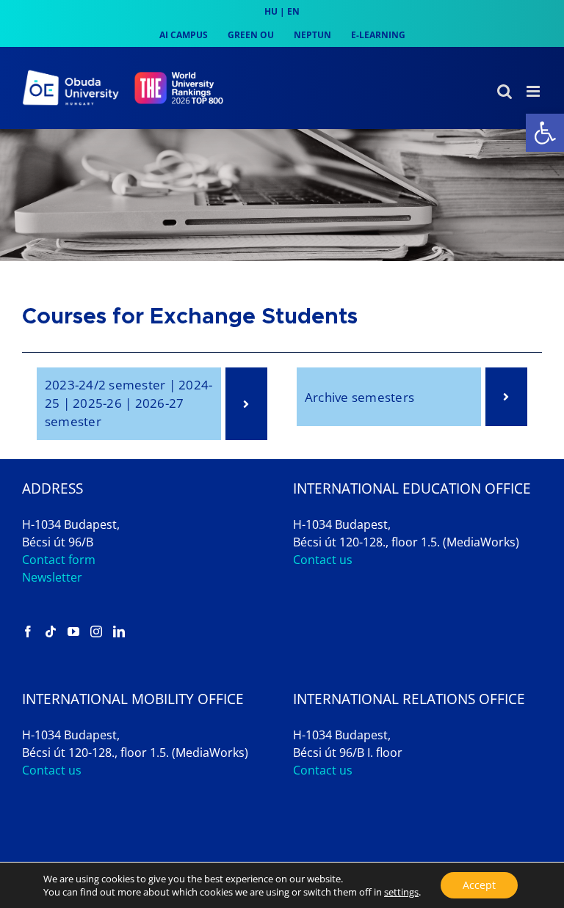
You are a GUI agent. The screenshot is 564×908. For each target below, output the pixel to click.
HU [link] (271, 11)
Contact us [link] (322, 560)
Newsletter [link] (52, 577)
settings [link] (401, 891)
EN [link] (293, 11)
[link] (545, 133)
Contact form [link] (58, 560)
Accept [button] (479, 885)
